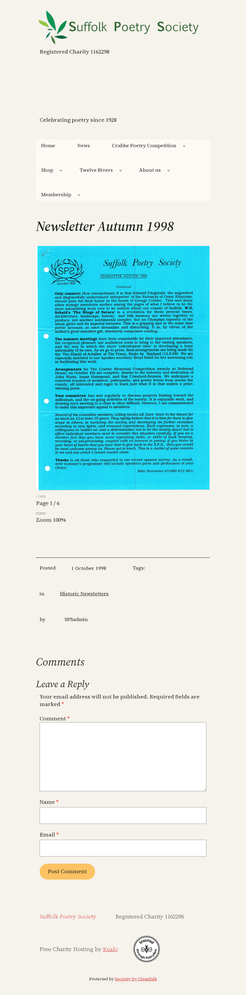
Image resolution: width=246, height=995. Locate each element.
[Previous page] (38, 496)
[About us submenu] (168, 170)
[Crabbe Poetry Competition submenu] (184, 145)
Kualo (110, 949)
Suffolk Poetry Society (68, 916)
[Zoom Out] (38, 513)
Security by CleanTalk (136, 979)
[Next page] (43, 496)
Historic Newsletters (84, 593)
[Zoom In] (43, 513)
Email (49, 834)
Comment (55, 718)
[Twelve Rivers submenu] (120, 170)
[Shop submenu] (60, 170)
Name (49, 802)
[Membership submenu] (78, 194)
